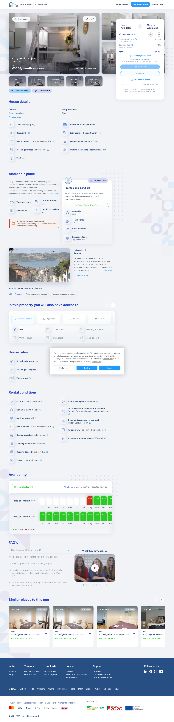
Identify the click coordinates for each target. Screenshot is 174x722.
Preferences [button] (96, 362)
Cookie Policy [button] (108, 359)
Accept (109, 368)
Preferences (64, 368)
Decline (87, 368)
